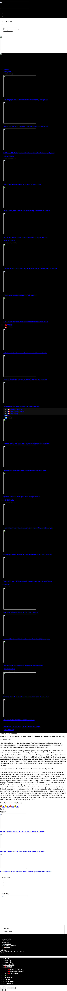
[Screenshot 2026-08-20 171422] (19, 96)
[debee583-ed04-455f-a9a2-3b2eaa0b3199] (19, 636)
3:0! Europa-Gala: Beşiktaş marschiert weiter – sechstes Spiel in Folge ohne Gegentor (29, 153)
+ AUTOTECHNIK (9, 669)
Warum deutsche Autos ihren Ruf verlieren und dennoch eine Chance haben (25, 697)
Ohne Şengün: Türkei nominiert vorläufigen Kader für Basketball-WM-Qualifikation (27, 554)
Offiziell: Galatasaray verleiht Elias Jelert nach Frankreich (20, 295)
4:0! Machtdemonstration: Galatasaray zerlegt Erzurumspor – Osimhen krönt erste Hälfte (30, 268)
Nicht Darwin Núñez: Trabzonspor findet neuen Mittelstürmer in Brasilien (25, 353)
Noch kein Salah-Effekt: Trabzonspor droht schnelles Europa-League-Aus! (25, 379)
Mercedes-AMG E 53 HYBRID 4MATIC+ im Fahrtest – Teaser (21, 726)
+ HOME (6, 70)
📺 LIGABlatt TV (7, 944)
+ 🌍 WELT (7, 416)
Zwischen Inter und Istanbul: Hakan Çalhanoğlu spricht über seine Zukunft (25, 470)
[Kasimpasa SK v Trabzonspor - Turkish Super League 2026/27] (19, 376)
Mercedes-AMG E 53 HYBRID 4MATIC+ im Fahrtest (19, 720)
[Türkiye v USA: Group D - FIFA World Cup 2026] (19, 467)
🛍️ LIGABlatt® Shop (8, 947)
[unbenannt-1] (19, 717)
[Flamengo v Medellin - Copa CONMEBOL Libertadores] (19, 350)
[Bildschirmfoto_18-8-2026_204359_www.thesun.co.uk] (19, 609)
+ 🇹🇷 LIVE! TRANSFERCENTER (15, 411)
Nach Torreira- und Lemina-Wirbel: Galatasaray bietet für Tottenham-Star (25, 321)
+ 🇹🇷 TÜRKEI (8, 325)
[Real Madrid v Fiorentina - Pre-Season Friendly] (19, 493)
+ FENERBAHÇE (9, 156)
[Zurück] (1, 990)
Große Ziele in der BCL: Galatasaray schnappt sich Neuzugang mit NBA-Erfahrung (27, 581)
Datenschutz (6, 941)
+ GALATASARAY (9, 240)
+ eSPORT (7, 584)
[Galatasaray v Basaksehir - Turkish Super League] (19, 292)
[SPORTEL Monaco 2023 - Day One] (19, 551)
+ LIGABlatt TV (9, 730)
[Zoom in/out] (14, 988)
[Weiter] (4, 990)
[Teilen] (4, 987)
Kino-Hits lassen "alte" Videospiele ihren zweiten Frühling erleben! (23, 665)
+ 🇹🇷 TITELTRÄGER (12, 413)
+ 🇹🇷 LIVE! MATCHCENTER (14, 409)
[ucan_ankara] (19, 403)
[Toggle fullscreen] (9, 988)
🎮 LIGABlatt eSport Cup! (9, 945)
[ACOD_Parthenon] (19, 662)
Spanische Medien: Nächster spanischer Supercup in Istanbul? (21, 497)
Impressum (6, 942)
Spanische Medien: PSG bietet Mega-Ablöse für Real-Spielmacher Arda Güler (26, 443)
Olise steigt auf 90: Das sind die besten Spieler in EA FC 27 (21, 612)
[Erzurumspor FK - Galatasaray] (19, 265)
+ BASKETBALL (9, 500)
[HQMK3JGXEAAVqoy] (19, 123)
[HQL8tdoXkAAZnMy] (19, 149)
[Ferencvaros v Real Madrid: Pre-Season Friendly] (19, 440)
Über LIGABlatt (7, 939)
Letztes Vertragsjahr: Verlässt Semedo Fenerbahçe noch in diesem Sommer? (26, 210)
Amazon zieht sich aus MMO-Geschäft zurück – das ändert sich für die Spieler (26, 639)
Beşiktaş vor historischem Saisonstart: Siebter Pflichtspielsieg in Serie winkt (26, 126)
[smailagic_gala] (19, 578)
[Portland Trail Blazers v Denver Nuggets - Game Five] (19, 525)
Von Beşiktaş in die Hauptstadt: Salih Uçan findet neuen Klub (21, 406)
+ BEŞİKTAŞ (8, 72)
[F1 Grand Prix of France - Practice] (19, 693)
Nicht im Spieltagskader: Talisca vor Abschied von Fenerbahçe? (22, 184)
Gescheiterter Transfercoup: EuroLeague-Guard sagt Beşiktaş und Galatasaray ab (28, 528)
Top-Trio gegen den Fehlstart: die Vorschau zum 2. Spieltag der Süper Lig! (25, 100)
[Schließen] (1, 988)
